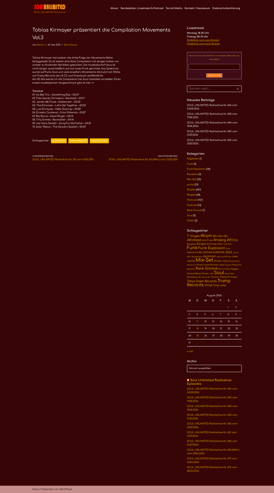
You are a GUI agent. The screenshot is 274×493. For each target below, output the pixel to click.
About (114, 8)
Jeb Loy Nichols (223, 257)
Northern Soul (217, 265)
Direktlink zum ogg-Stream (203, 40)
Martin (40, 45)
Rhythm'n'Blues (194, 273)
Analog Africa (225, 240)
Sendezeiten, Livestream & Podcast (142, 8)
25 (197, 335)
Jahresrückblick (213, 252)
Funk (190, 164)
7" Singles (193, 236)
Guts (228, 249)
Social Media (174, 8)
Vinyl (208, 285)
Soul (189, 215)
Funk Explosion (196, 169)
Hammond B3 (194, 252)
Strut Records (204, 277)
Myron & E (191, 265)
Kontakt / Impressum (197, 8)
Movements (58, 141)
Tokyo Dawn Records (202, 281)
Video (190, 220)
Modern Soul (221, 261)
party (190, 184)
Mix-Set (191, 179)
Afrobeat (194, 240)
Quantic (191, 269)
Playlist (191, 189)
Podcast (192, 200)
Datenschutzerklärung (226, 8)
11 (197, 321)
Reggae (234, 269)
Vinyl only (219, 285)
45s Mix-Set (220, 236)
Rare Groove (70, 45)
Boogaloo (191, 244)
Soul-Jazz (229, 273)
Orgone (228, 265)
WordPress (66, 489)
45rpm (206, 236)
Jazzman (209, 256)
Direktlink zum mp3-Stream (203, 44)
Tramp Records (99, 141)
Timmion (215, 277)
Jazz (228, 252)
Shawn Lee (207, 273)
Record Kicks (224, 269)
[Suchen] (238, 89)
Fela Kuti (228, 244)
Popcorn (236, 265)
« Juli (190, 351)
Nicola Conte (202, 265)
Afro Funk (207, 240)
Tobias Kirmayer (78, 141)
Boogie (201, 243)
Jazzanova (196, 256)
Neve (35, 489)
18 (197, 328)
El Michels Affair (215, 244)
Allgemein (193, 158)
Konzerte (192, 174)
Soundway (192, 277)
